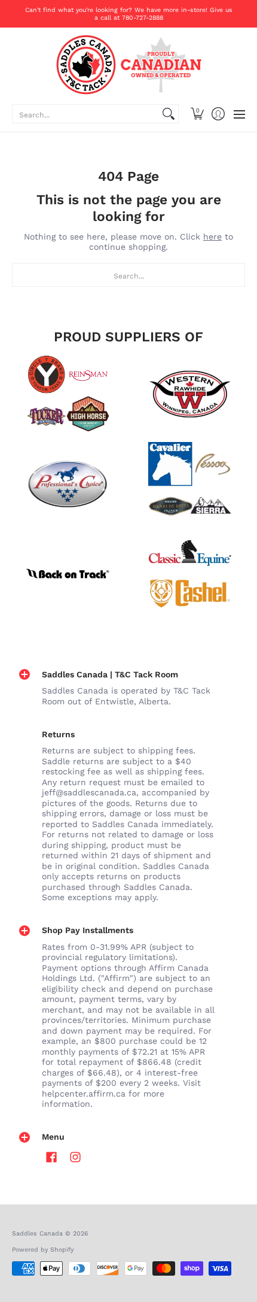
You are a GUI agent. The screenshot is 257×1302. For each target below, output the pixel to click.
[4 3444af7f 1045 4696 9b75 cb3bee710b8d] (189, 484)
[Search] (168, 114)
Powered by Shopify (43, 1249)
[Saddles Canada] (128, 65)
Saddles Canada (37, 1233)
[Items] (189, 574)
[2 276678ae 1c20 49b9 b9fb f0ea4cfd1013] (67, 394)
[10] (189, 394)
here (212, 236)
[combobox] (86, 114)
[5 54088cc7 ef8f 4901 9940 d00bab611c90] (67, 574)
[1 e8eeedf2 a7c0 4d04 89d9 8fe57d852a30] (67, 484)
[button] (196, 114)
